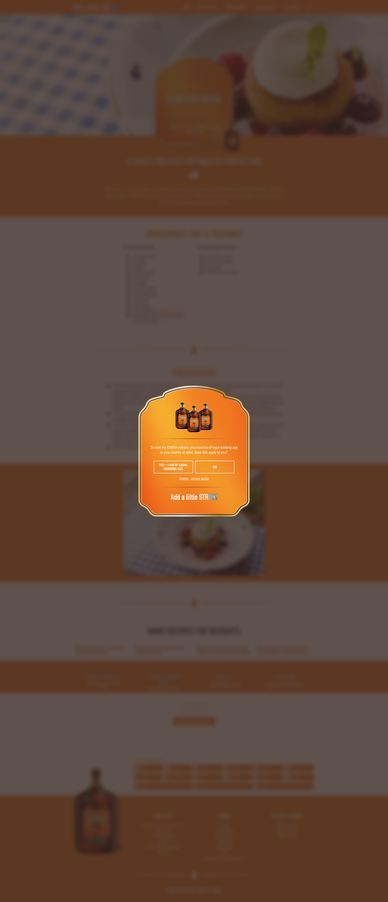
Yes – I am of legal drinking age (173, 467)
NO (215, 467)
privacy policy (200, 479)
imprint (184, 479)
